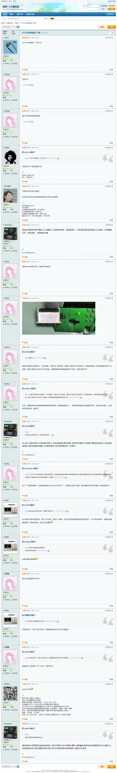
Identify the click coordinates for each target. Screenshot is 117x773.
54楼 (23, 574)
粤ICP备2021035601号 (57, 771)
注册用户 (6, 56)
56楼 (23, 647)
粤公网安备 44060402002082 (71, 771)
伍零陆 (7, 574)
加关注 (7, 63)
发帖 (111, 27)
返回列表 (6, 27)
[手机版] (30, 85)
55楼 (23, 610)
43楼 (23, 147)
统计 (10, 1)
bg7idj (7, 261)
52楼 (23, 500)
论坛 (5, 14)
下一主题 (106, 33)
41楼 (23, 74)
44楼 (23, 186)
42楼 (23, 111)
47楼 (23, 298)
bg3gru (7, 147)
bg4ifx (7, 500)
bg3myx (7, 347)
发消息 (15, 63)
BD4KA (7, 684)
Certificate (56, 770)
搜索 (52, 18)
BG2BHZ (8, 186)
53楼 (23, 537)
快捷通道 (109, 14)
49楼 (23, 384)
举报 (111, 70)
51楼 (23, 464)
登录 (103, 9)
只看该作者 (109, 38)
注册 (111, 9)
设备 (16, 23)
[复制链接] (44, 33)
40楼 (23, 38)
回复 (102, 27)
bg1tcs (7, 37)
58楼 (23, 724)
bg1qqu (7, 74)
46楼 (23, 262)
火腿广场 (19, 14)
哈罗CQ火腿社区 (7, 23)
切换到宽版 (112, 1)
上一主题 (103, 33)
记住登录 (104, 6)
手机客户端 (30, 14)
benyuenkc (8, 225)
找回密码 (112, 6)
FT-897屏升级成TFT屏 (28, 23)
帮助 (14, 1)
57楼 (23, 684)
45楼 (23, 225)
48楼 (23, 347)
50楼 (23, 421)
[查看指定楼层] (112, 33)
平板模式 (4, 1)
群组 (11, 14)
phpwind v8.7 (50, 770)
